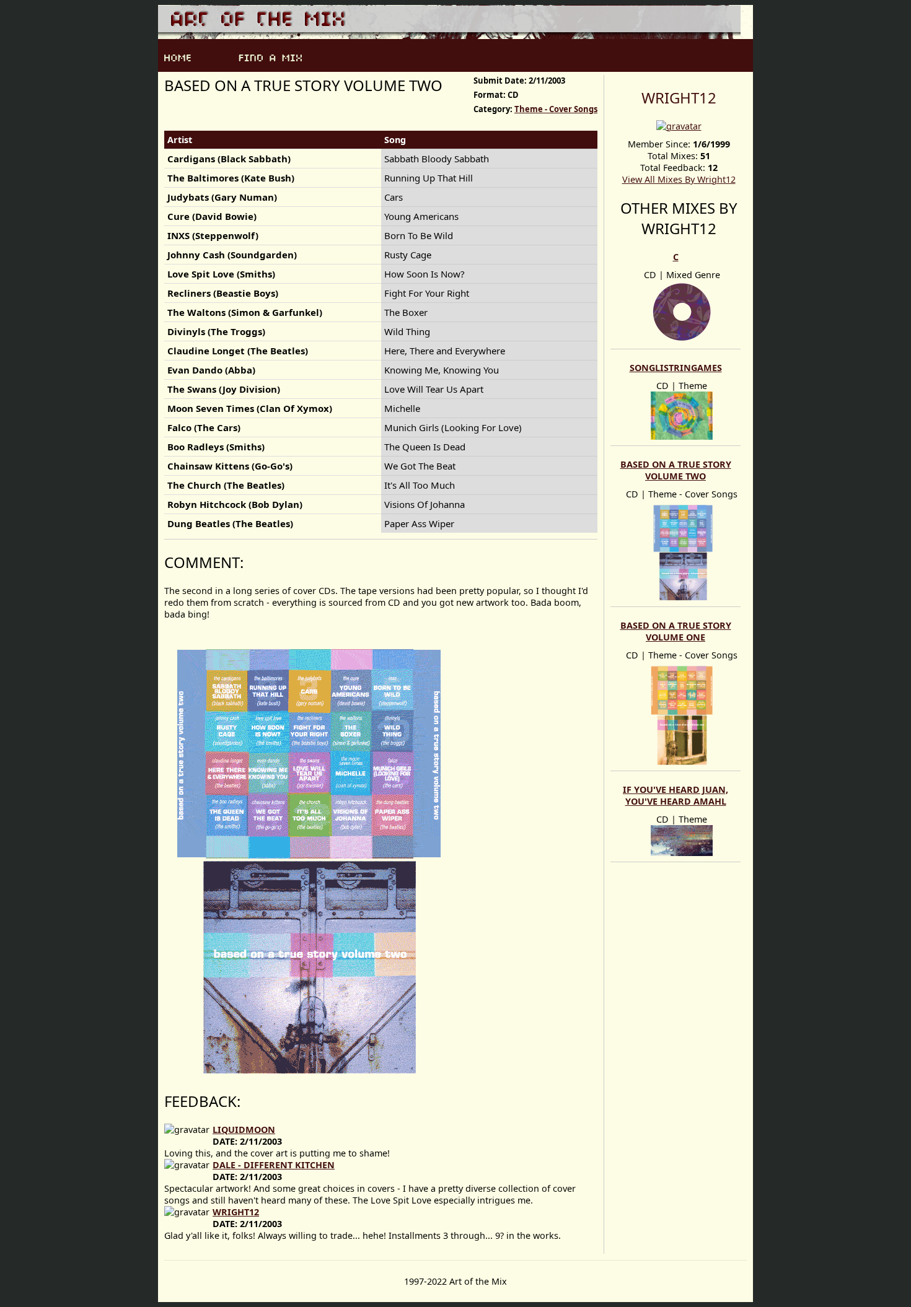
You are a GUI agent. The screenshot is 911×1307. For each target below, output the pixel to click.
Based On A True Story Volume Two (675, 470)
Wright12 (678, 97)
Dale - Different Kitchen (274, 1165)
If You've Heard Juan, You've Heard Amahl (675, 795)
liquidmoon (244, 1129)
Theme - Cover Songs (555, 109)
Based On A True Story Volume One (675, 631)
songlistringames (676, 368)
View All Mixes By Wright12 (679, 179)
